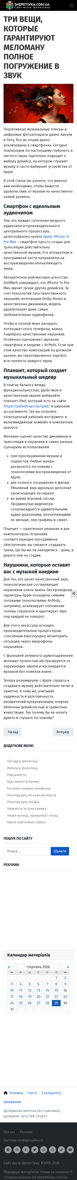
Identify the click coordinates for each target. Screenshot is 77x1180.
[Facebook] (25, 1149)
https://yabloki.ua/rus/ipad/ (27, 406)
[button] (71, 5)
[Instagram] (52, 1149)
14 (47, 990)
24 (12, 1003)
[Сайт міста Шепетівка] (28, 5)
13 (38, 990)
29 (56, 1003)
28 (47, 1003)
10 (12, 990)
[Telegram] (8, 1149)
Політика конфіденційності (23, 1140)
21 (47, 997)
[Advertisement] (38, 911)
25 (21, 1003)
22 (56, 997)
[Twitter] (34, 1149)
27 (38, 1003)
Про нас (9, 1132)
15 (56, 990)
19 (29, 997)
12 (29, 990)
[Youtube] (70, 1149)
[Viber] (17, 1149)
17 (11, 997)
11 (20, 990)
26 (30, 1003)
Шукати (60, 851)
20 (38, 997)
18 (21, 997)
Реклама (26, 1132)
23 (65, 997)
